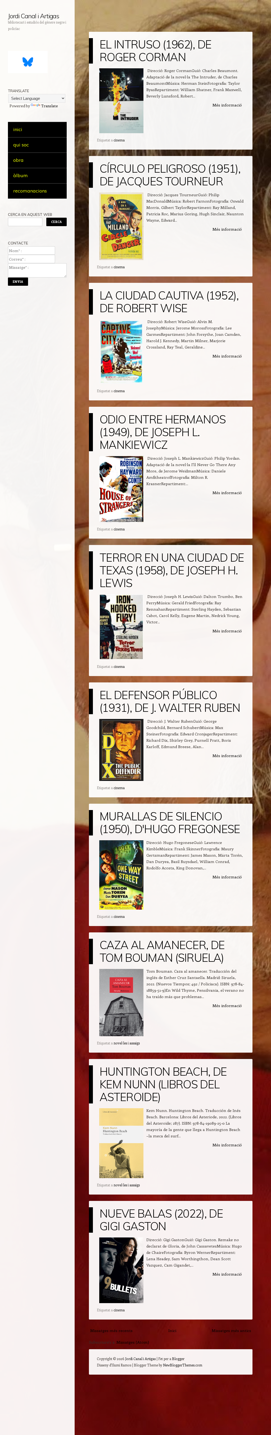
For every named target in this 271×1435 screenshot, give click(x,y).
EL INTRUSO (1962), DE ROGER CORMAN (155, 50)
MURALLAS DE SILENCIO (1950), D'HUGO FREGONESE (170, 822)
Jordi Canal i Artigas (33, 16)
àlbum (20, 175)
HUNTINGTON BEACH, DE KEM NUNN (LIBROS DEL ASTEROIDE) (163, 1084)
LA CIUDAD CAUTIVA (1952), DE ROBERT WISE (169, 301)
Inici (172, 1330)
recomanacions (30, 191)
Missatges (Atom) (132, 1342)
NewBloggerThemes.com (182, 1365)
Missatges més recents (111, 1330)
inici (17, 129)
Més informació (227, 105)
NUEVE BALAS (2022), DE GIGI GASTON (161, 1219)
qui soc (21, 145)
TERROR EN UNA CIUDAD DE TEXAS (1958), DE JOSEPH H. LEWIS (172, 570)
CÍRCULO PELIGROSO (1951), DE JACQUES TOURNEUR (170, 175)
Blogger (178, 1358)
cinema (119, 140)
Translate (49, 105)
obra (18, 160)
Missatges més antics (231, 1330)
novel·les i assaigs (127, 1043)
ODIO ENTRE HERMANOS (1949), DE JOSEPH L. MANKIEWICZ (162, 432)
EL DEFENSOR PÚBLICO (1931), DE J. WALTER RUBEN (170, 701)
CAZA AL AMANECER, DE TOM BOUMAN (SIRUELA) (162, 951)
